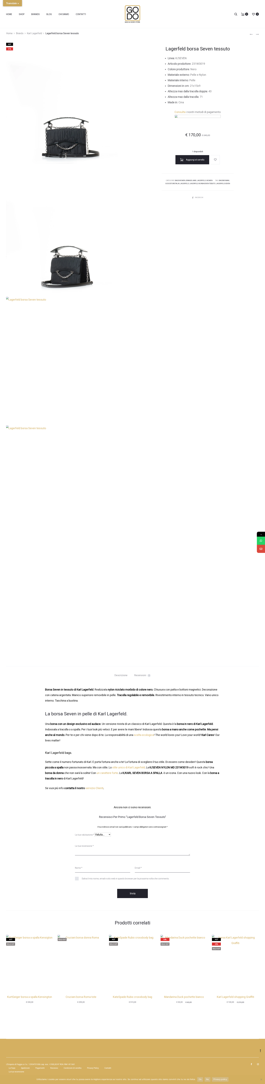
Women (209, 180)
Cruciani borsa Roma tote (81, 996)
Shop (22, 14)
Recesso (54, 1068)
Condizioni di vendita (72, 1068)
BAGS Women (180, 180)
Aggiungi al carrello (195, 159)
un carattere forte (107, 773)
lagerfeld (184, 183)
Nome (78, 868)
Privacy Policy (93, 1068)
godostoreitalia (172, 183)
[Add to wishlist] (215, 159)
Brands (35, 14)
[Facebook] (251, 1064)
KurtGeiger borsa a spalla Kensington (29, 996)
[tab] (121, 675)
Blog (49, 14)
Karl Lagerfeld (34, 33)
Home (9, 14)
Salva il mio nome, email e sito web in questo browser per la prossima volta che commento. (125, 878)
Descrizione (120, 675)
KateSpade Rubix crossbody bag (132, 996)
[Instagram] (258, 1064)
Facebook (199, 197)
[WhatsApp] (261, 541)
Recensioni (142, 675)
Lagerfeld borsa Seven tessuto (202, 183)
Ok (200, 1079)
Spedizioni (25, 1068)
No (207, 1079)
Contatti (81, 14)
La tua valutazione (84, 835)
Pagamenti (40, 1068)
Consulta (180, 112)
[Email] (261, 549)
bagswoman (224, 180)
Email (138, 868)
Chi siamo (64, 14)
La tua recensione (84, 846)
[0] (242, 14)
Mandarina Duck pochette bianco (184, 996)
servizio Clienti (94, 788)
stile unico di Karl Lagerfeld (128, 767)
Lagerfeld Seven (223, 183)
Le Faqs (12, 1068)
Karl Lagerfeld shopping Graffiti (235, 996)
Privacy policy (220, 1079)
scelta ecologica (144, 735)
